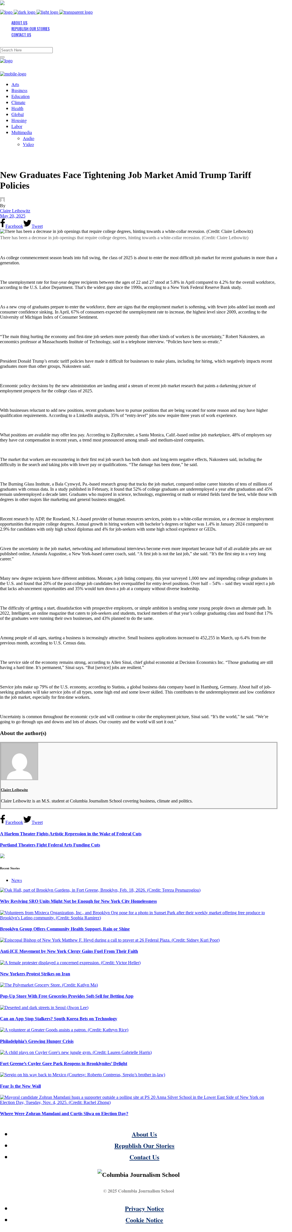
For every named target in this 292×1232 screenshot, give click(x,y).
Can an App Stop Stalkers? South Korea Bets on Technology (58, 1018)
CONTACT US (21, 34)
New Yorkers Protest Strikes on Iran (35, 973)
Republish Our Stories (144, 1145)
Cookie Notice (144, 1220)
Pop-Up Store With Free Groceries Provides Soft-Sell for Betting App (66, 996)
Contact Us (144, 1157)
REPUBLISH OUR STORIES (30, 28)
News (16, 880)
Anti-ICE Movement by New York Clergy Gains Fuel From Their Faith (69, 951)
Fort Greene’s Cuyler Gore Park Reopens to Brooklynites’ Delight (63, 1063)
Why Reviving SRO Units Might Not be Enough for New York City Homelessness (78, 901)
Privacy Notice (144, 1208)
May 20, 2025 (12, 215)
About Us (144, 1134)
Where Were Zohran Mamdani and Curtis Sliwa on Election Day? (64, 1113)
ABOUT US (19, 22)
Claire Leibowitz (15, 210)
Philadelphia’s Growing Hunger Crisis (37, 1041)
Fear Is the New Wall (20, 1086)
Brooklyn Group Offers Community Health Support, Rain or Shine (65, 929)
